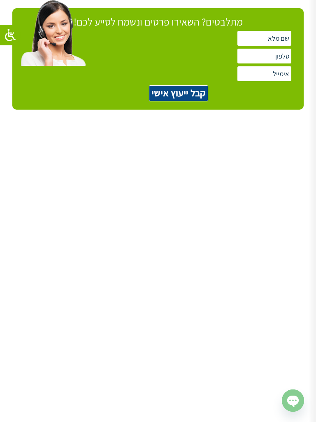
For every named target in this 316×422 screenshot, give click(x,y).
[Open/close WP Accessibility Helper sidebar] (10, 35)
